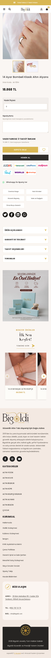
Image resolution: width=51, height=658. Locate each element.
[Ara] (9, 9)
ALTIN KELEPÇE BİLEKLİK (12, 494)
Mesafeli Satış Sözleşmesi (13, 560)
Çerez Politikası (9, 549)
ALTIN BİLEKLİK (9, 483)
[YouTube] (19, 459)
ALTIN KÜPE (7, 489)
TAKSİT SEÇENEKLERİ (14, 249)
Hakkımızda (7, 522)
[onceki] (7, 376)
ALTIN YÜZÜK (8, 472)
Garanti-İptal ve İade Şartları (14, 555)
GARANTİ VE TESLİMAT (15, 239)
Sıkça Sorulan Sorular (11, 566)
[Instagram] (12, 459)
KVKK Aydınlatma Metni (12, 544)
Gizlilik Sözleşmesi (10, 528)
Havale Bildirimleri (10, 576)
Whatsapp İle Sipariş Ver (16, 182)
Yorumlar (10, 258)
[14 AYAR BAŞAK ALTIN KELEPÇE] (20, 369)
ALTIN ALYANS (8, 499)
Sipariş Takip (8, 571)
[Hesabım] (41, 9)
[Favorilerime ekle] (31, 357)
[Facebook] (5, 459)
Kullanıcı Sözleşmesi (11, 533)
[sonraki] (43, 376)
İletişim (5, 539)
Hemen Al (25, 157)
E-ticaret (17, 653)
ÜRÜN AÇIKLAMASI (13, 230)
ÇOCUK (6, 510)
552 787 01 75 (15, 608)
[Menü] (4, 9)
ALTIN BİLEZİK (8, 505)
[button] (6, 36)
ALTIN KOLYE (8, 478)
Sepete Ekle (20, 149)
